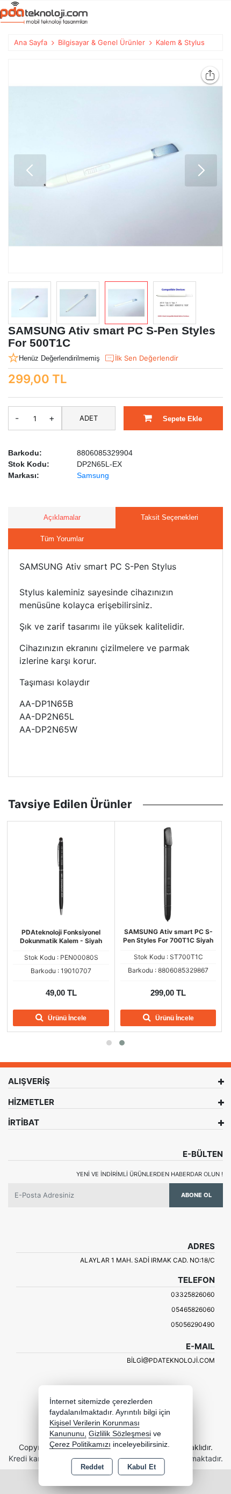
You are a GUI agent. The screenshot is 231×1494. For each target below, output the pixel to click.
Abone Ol (196, 1195)
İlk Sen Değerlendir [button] (146, 358)
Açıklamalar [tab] (62, 517)
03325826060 (193, 1294)
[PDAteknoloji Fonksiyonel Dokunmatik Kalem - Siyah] (61, 873)
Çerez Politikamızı (80, 1444)
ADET (89, 418)
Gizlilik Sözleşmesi (120, 1434)
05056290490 (193, 1324)
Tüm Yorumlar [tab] (62, 539)
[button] (30, 170)
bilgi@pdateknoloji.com (171, 1360)
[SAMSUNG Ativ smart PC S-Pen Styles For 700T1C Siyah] (168, 873)
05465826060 (193, 1309)
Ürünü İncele (66, 1018)
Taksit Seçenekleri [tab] (169, 517)
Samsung (93, 475)
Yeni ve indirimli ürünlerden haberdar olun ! (149, 1174)
